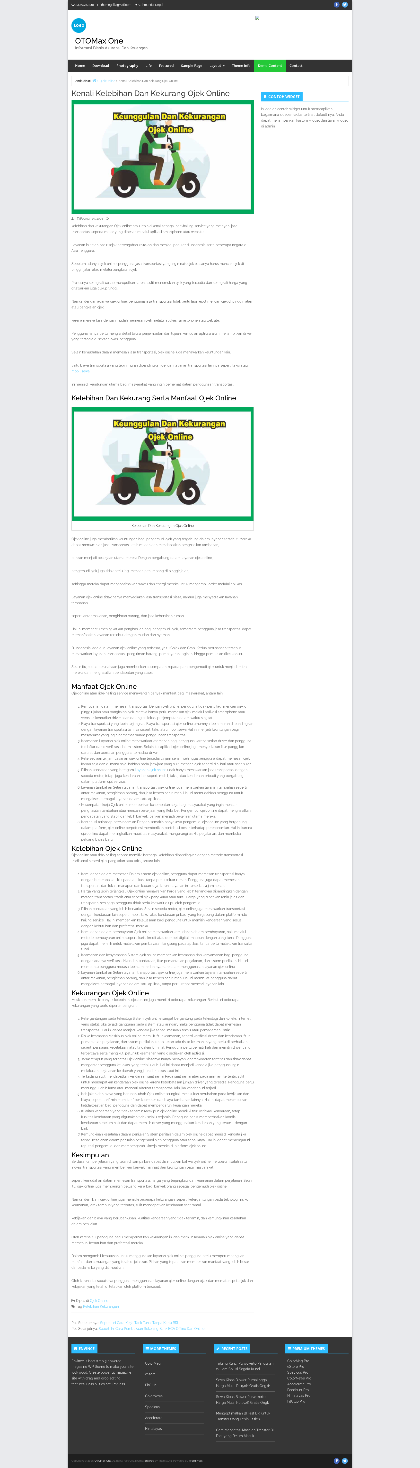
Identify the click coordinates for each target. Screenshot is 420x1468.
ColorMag (153, 1363)
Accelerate (153, 1418)
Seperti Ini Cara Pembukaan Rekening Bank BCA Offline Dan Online (151, 1329)
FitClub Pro (296, 1401)
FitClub (151, 1385)
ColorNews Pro (299, 1378)
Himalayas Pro (298, 1395)
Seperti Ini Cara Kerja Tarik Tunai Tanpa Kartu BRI (139, 1323)
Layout (216, 65)
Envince (149, 1460)
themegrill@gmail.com (116, 5)
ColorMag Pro (298, 1361)
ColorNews (154, 1396)
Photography (127, 65)
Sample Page (191, 65)
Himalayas (153, 1429)
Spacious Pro (297, 1372)
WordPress (195, 1460)
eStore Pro (295, 1367)
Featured (166, 65)
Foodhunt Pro (298, 1390)
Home (80, 65)
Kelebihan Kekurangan (101, 1306)
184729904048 (84, 5)
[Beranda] (94, 80)
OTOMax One (99, 40)
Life (149, 65)
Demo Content (270, 65)
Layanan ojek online (150, 770)
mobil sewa (80, 371)
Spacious (152, 1407)
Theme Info (241, 65)
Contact (296, 65)
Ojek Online (99, 1301)
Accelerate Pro (299, 1384)
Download (100, 65)
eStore (150, 1374)
